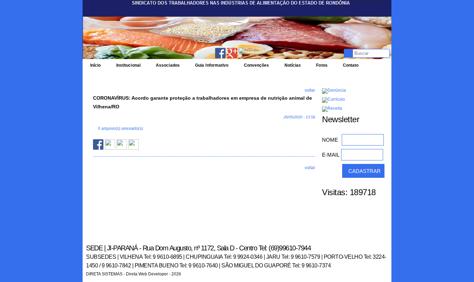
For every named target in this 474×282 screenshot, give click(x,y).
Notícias (293, 65)
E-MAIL (330, 155)
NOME (330, 140)
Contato (351, 65)
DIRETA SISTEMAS (104, 274)
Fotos (322, 65)
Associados (168, 65)
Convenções (256, 65)
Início (95, 65)
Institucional (128, 65)
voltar (310, 90)
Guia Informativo (212, 65)
